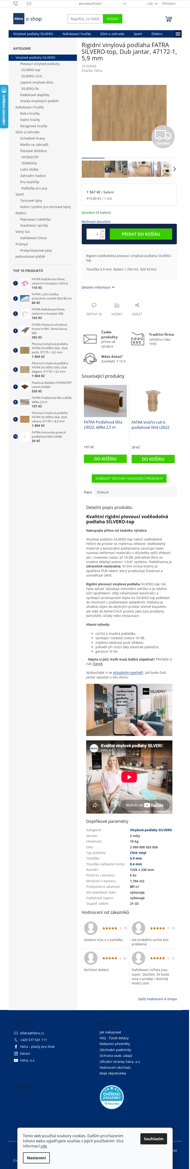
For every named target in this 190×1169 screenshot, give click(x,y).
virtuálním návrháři (128, 672)
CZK (151, 4)
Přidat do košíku (141, 234)
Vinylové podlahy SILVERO (35, 57)
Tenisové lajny (31, 200)
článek (98, 663)
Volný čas (23, 231)
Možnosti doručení (96, 221)
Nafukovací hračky (30, 107)
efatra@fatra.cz (32, 1033)
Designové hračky (33, 126)
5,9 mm (136, 858)
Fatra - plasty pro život (37, 1046)
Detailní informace (96, 287)
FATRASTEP (29, 157)
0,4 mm (136, 864)
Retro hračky (30, 113)
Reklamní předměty (115, 1044)
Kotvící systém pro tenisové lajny (45, 207)
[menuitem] (33, 34)
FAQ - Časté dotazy (114, 1038)
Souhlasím (154, 1138)
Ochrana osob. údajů (116, 1055)
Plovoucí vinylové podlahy (40, 64)
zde (44, 1146)
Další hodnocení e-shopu (157, 999)
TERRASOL (29, 163)
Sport (20, 194)
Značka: (92, 70)
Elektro (21, 213)
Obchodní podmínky (115, 1050)
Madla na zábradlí (34, 144)
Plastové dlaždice (33, 151)
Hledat (113, 18)
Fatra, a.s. (27, 1060)
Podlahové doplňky (34, 95)
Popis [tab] (88, 492)
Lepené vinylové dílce (36, 82)
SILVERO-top (30, 70)
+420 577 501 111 (33, 1040)
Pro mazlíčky (29, 182)
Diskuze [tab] (103, 492)
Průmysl (22, 244)
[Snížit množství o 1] (103, 236)
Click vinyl (138, 852)
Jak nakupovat (90, 4)
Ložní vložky (29, 169)
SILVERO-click (31, 76)
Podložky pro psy (34, 188)
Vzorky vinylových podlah (39, 101)
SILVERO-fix (30, 88)
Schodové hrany (32, 138)
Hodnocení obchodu (115, 1067)
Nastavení (36, 1157)
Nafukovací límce (33, 238)
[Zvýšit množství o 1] (103, 231)
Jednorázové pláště (30, 256)
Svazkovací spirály (34, 225)
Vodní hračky (30, 119)
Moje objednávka (113, 1073)
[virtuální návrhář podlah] (129, 709)
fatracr (25, 1053)
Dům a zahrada (27, 132)
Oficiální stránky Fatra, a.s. (120, 1061)
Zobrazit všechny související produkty (129, 478)
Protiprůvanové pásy (36, 250)
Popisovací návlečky (35, 219)
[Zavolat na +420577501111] (20, 3)
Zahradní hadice (33, 175)
